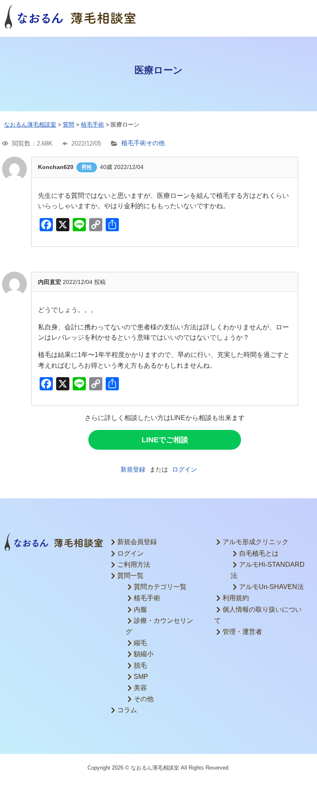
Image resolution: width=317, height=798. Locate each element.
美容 (140, 687)
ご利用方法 (133, 564)
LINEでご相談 (165, 440)
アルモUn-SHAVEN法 (271, 586)
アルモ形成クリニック (255, 541)
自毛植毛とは (259, 553)
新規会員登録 (137, 541)
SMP (141, 676)
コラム (127, 710)
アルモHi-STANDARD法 (268, 570)
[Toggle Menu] (302, 16)
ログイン (184, 469)
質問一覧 (130, 575)
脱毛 (140, 665)
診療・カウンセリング (159, 626)
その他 (155, 143)
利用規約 (235, 597)
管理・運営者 (242, 631)
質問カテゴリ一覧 (160, 586)
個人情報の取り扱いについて (258, 615)
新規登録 (133, 469)
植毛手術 (133, 143)
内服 (140, 609)
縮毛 (140, 642)
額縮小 (144, 653)
